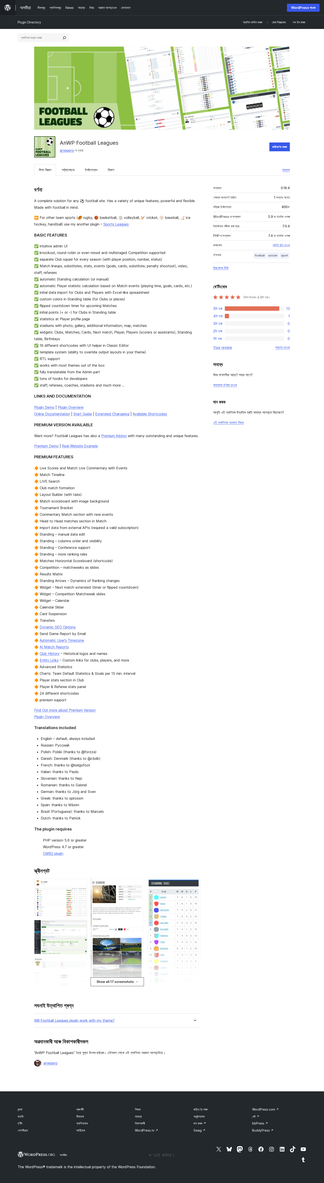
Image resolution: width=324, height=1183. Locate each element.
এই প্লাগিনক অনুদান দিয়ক (228, 422)
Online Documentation (52, 414)
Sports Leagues (116, 224)
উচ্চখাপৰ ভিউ (221, 268)
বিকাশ (111, 170)
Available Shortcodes (150, 414)
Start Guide (82, 414)
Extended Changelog (112, 414)
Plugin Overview (71, 407)
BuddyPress (263, 1130)
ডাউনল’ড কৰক (279, 147)
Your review (222, 347)
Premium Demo (46, 446)
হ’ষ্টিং (20, 1123)
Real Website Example (80, 446)
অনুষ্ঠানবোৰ (199, 1116)
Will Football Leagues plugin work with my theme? (74, 1020)
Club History (50, 653)
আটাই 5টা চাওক (281, 245)
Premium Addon (114, 436)
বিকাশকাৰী (140, 1123)
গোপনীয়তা (23, 1130)
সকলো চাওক (282, 347)
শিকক (138, 1109)
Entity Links (49, 660)
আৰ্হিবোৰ (80, 1130)
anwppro (67, 150)
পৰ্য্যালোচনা (68, 170)
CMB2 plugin (53, 853)
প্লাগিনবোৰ (82, 1123)
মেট (255, 1116)
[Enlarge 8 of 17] (138, 884)
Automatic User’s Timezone (62, 640)
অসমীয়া (63, 1155)
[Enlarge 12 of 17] (194, 884)
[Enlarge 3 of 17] (81, 963)
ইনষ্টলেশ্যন (91, 170)
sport (284, 255)
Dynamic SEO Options (58, 627)
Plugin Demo (44, 407)
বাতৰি (20, 1116)
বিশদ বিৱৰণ (45, 170)
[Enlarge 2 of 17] (81, 926)
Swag (199, 1130)
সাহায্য (286, 170)
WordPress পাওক (303, 7)
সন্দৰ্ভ (20, 1109)
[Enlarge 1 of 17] (81, 884)
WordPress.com (265, 1109)
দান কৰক (200, 1123)
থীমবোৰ (80, 1116)
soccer (272, 255)
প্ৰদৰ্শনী (80, 1109)
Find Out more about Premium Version (65, 710)
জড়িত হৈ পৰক (201, 1109)
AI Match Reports (54, 647)
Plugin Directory (29, 22)
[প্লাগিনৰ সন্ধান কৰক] (64, 37)
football (260, 255)
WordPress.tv (146, 1130)
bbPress (260, 1123)
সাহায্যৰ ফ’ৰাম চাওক (225, 385)
